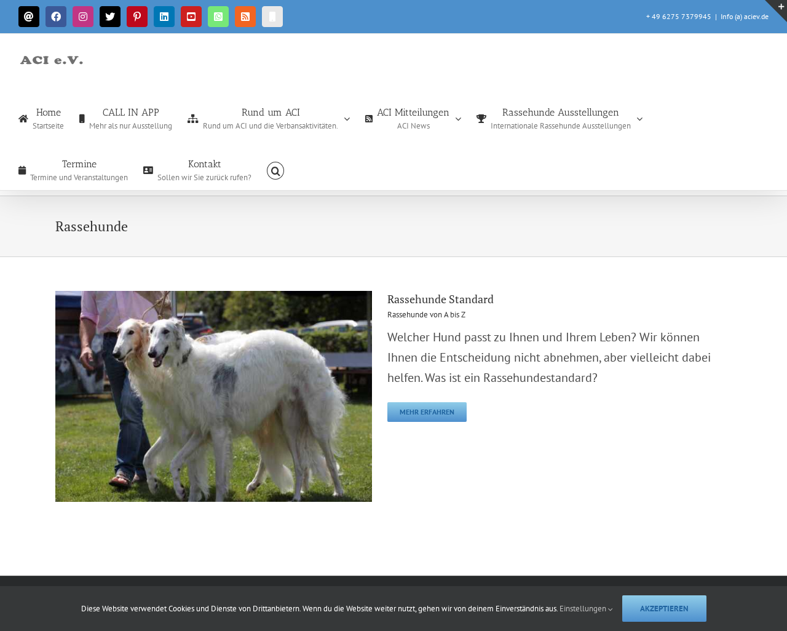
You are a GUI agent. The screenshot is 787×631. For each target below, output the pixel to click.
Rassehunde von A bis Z (426, 314)
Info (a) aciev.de (745, 16)
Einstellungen (584, 608)
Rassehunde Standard (440, 299)
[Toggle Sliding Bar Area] (776, 11)
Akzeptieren (664, 608)
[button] (275, 170)
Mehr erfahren (427, 411)
